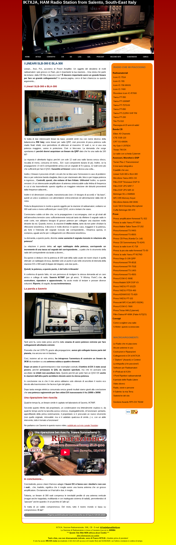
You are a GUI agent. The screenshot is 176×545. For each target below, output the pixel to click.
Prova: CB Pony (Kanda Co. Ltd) (128, 238)
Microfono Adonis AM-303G (125, 202)
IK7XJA (38, 57)
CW (62, 57)
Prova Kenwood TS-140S (124, 270)
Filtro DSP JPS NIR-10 (123, 190)
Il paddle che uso (120, 170)
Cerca (145, 57)
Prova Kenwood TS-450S (124, 274)
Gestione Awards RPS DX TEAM (128, 402)
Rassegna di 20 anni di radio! (126, 125)
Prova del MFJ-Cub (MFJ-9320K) (128, 302)
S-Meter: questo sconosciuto (126, 327)
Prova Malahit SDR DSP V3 (125, 282)
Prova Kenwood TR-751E (124, 266)
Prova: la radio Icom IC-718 (125, 246)
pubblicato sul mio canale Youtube (82, 425)
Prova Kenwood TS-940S (124, 230)
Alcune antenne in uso (123, 348)
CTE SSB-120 (119, 137)
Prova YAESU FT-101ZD (124, 286)
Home (27, 57)
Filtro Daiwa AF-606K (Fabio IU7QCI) (130, 314)
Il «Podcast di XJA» (122, 371)
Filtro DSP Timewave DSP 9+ (126, 182)
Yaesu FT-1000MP (121, 101)
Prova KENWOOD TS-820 (125, 294)
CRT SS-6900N (120, 141)
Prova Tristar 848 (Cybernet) (126, 310)
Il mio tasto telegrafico (123, 166)
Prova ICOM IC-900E (123, 278)
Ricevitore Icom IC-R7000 (125, 93)
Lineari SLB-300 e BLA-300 (125, 174)
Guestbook (132, 57)
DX (71, 57)
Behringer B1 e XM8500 (124, 194)
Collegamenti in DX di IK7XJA (126, 356)
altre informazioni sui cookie (88, 536)
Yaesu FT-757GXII (121, 105)
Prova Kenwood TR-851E (124, 262)
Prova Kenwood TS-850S (124, 234)
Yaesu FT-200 (119, 117)
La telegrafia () (126, 364)
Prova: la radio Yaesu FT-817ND (127, 254)
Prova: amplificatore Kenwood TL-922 (130, 218)
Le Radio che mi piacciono (125, 344)
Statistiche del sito (121, 395)
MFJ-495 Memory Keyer (124, 198)
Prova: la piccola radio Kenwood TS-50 (130, 250)
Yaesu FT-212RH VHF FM (125, 113)
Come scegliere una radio (124, 323)
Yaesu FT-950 (119, 97)
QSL (89, 57)
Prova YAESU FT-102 (123, 298)
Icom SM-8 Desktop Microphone (128, 206)
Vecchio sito (115, 57)
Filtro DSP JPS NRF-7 (123, 186)
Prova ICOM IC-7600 (122, 306)
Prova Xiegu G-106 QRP (124, 258)
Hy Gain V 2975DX (121, 145)
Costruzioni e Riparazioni (124, 352)
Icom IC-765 (118, 81)
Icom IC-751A (119, 77)
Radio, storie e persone (123, 387)
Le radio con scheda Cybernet (126, 153)
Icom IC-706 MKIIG (122, 85)
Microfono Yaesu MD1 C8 (125, 178)
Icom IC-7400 (119, 89)
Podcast (100, 57)
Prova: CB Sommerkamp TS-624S (129, 242)
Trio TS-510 (118, 121)
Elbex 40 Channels (121, 133)
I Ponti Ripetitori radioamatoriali (127, 375)
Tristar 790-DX (119, 149)
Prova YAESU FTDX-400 (124, 290)
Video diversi (119, 383)
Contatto (51, 57)
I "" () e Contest (127, 360)
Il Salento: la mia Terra (123, 391)
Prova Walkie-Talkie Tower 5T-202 (128, 226)
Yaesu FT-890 (119, 109)
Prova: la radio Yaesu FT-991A (127, 222)
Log (79, 57)
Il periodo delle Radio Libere (125, 379)
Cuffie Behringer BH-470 (124, 210)
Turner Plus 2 (125, 162)
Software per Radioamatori (125, 368)
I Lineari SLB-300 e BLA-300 (43, 63)
